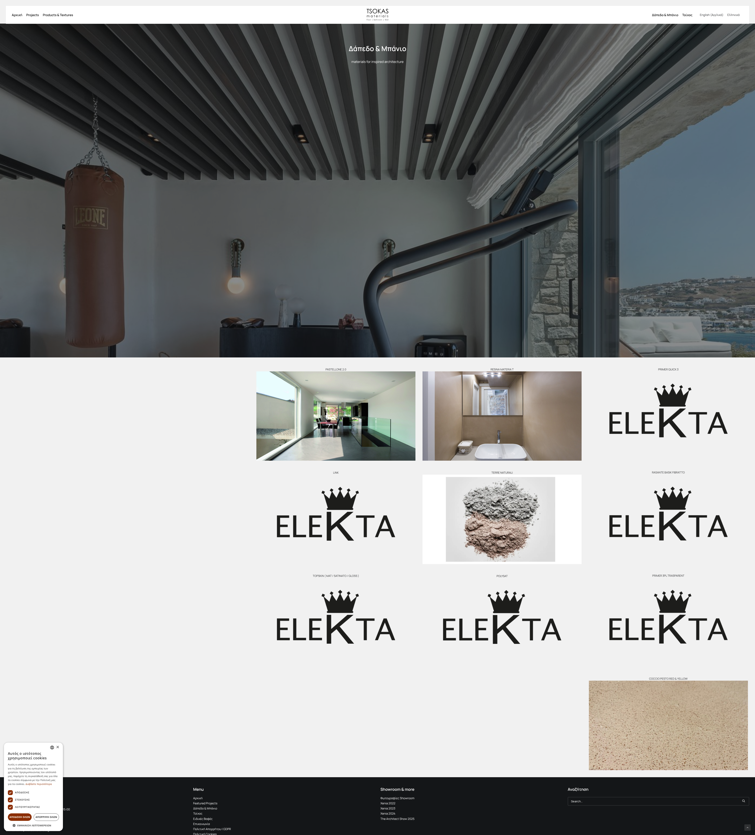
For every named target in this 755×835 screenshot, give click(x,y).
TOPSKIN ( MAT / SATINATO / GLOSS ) (336, 576)
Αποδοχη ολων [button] (19, 817)
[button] (335, 416)
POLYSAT (502, 576)
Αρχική (17, 15)
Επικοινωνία (201, 824)
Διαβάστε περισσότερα (39, 784)
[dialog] (33, 787)
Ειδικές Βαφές (203, 819)
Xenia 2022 (387, 803)
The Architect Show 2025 (397, 819)
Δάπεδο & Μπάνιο (665, 15)
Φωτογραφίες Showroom (397, 798)
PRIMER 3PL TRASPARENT (668, 576)
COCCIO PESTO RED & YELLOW (668, 679)
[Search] (658, 801)
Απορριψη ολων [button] (46, 817)
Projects (32, 15)
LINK (336, 473)
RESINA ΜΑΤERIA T (502, 369)
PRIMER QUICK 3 (668, 369)
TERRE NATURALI (502, 473)
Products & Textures (58, 15)
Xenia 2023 (387, 808)
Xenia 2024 (387, 813)
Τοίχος (687, 15)
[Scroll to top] (747, 827)
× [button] (57, 747)
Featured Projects (205, 803)
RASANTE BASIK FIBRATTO (668, 472)
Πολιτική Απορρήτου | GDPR (212, 829)
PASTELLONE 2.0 (336, 369)
